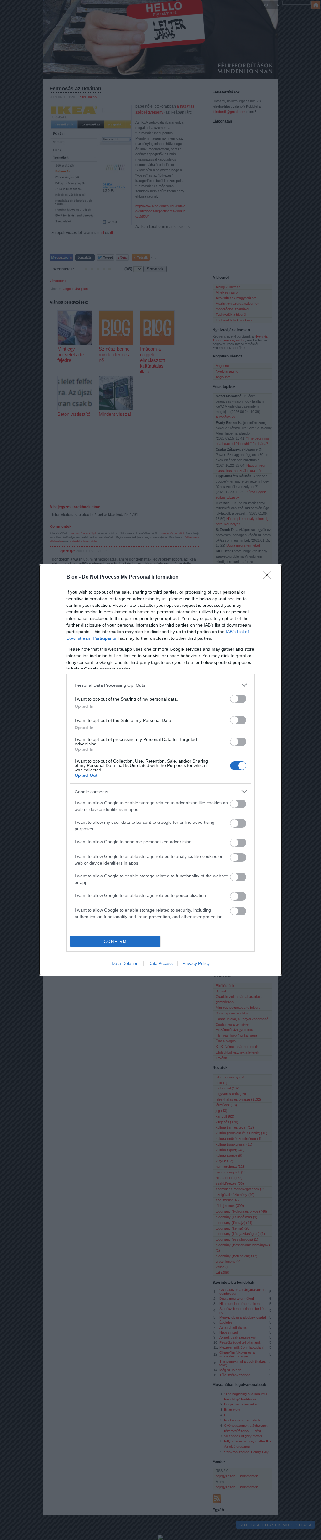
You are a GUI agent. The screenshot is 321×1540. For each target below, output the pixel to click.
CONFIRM (115, 941)
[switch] (238, 699)
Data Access (160, 963)
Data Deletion (125, 963)
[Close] (269, 577)
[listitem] (160, 685)
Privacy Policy (196, 963)
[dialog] (160, 770)
